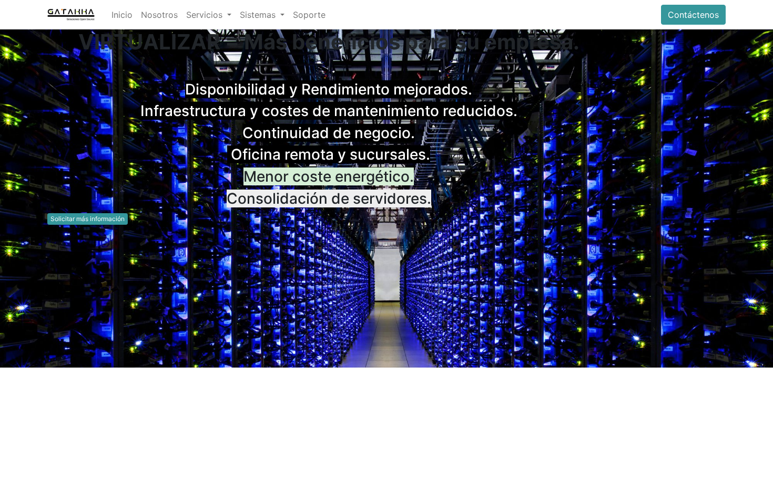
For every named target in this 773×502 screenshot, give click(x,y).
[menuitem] (122, 14)
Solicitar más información (87, 219)
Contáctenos (693, 14)
